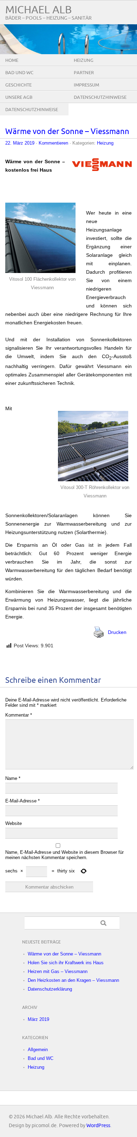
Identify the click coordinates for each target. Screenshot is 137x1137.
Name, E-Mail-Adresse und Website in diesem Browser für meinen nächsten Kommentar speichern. (64, 855)
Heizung (83, 60)
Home (11, 60)
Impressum (86, 85)
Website (13, 823)
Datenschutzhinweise (100, 97)
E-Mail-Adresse (22, 800)
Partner (84, 72)
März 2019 (38, 1019)
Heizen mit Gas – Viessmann (57, 971)
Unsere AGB (18, 97)
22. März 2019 (19, 143)
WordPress (98, 1125)
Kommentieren (53, 143)
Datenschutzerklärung (50, 989)
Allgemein (38, 1049)
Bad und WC (19, 72)
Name (12, 778)
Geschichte (18, 85)
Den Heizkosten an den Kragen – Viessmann (73, 980)
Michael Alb (38, 10)
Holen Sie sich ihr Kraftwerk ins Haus (66, 962)
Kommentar (18, 715)
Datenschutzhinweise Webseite (31, 115)
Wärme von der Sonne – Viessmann (67, 132)
